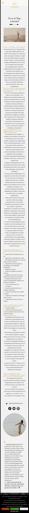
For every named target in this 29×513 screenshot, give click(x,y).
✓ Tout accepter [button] (14, 508)
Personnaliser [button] (24, 508)
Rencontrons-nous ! (16, 403)
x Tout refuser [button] (5, 508)
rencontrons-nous (18, 393)
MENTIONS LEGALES (14, 493)
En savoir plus (14, 511)
